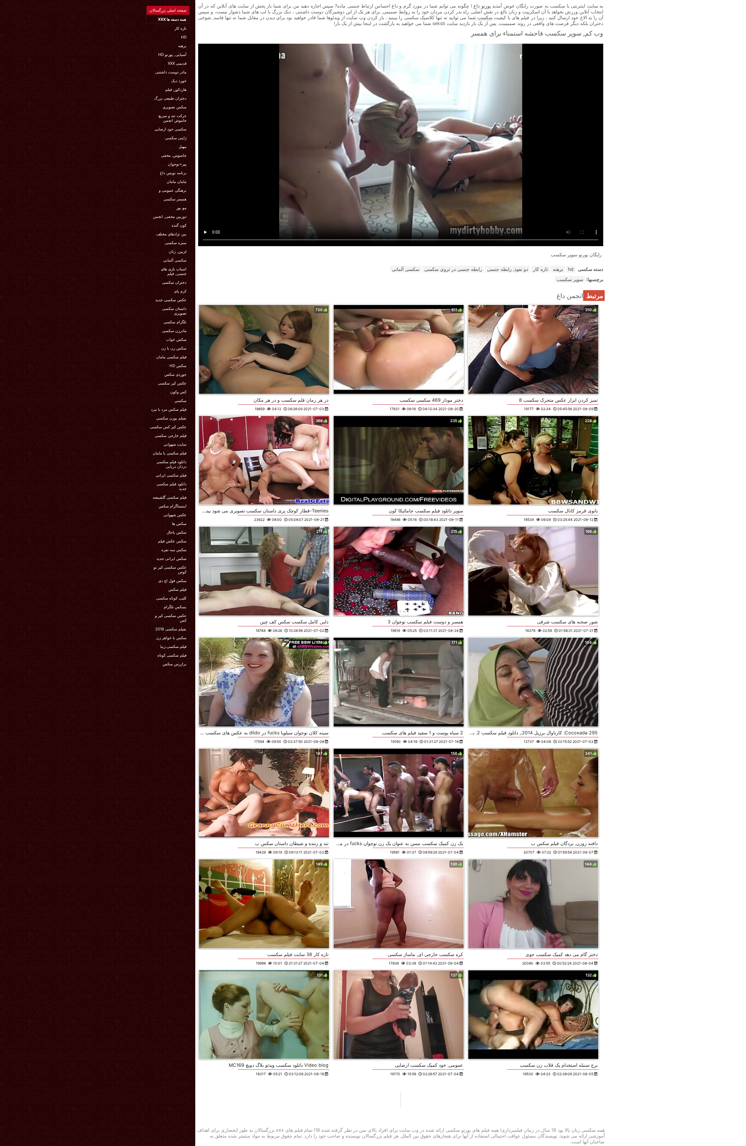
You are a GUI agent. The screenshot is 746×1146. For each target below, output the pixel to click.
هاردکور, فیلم (175, 89)
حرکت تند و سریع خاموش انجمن (172, 118)
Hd (183, 37)
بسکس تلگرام (175, 606)
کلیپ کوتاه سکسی (171, 598)
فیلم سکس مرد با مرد (168, 409)
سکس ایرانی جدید (171, 558)
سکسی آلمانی (174, 260)
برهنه (182, 45)
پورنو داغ (481, 6)
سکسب (484, 17)
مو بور (181, 207)
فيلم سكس (177, 589)
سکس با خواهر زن (171, 637)
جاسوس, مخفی (173, 155)
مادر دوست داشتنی (170, 72)
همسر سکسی (174, 199)
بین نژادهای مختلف (171, 234)
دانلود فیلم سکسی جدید (171, 486)
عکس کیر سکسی (172, 383)
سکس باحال (176, 532)
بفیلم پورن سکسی (171, 418)
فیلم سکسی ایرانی (171, 475)
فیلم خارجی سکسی (170, 435)
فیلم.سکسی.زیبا (173, 646)
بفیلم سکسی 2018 (170, 629)
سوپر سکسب (570, 279)
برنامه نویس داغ (173, 172)
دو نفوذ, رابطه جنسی (507, 269)
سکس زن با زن (173, 348)
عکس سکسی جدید (170, 299)
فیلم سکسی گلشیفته (169, 497)
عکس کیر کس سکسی (168, 426)
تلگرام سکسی (174, 322)
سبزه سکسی (175, 242)
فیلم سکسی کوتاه (171, 655)
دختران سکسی (174, 282)
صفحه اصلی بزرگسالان (167, 10)
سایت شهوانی (174, 444)
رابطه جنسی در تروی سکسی (453, 269)
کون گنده (179, 225)
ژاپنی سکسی (175, 137)
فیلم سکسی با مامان (169, 453)
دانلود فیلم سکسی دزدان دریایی (171, 464)
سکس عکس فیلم (172, 541)
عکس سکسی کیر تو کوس (170, 569)
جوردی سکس (175, 374)
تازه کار (180, 28)
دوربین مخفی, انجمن (169, 216)
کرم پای (180, 291)
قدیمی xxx (177, 63)
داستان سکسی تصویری (174, 310)
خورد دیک (178, 80)
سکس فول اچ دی (172, 580)
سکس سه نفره (173, 549)
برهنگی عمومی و (172, 190)
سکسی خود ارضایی (170, 129)
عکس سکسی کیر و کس (170, 618)
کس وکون (178, 391)
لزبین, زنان (177, 251)
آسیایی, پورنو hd (172, 54)
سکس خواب (176, 339)
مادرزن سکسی (174, 330)
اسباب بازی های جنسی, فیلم (173, 271)
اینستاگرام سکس (172, 506)
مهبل (182, 146)
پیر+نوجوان (177, 164)
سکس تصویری (174, 107)
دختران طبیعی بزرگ (170, 98)
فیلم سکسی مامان (171, 357)
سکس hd (178, 365)
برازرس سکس (174, 664)
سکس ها (179, 523)
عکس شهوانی (174, 514)
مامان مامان (176, 181)
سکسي (180, 400)
